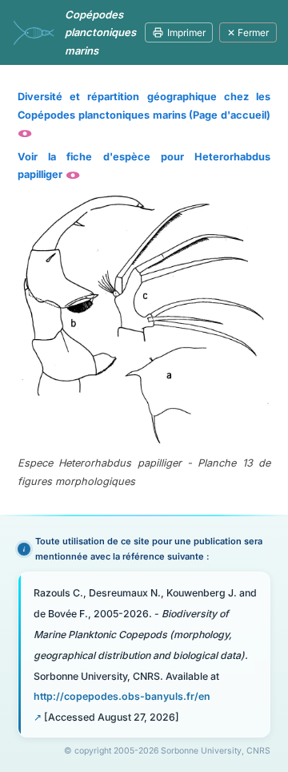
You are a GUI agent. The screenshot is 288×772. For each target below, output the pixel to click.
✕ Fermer (248, 32)
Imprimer (186, 32)
